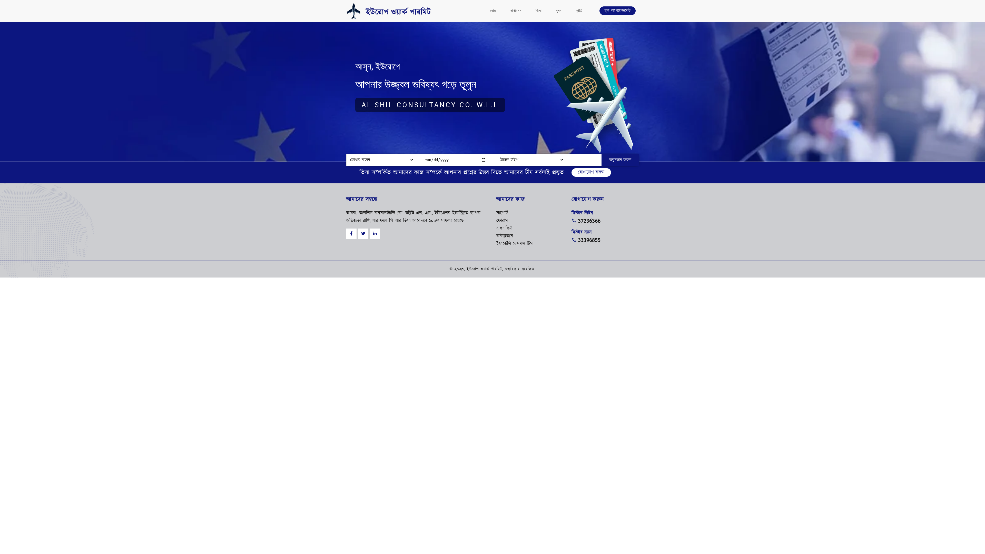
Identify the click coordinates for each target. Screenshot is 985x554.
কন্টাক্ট (579, 10)
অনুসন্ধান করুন (620, 160)
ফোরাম (502, 220)
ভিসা (538, 10)
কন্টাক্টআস (504, 236)
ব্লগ (559, 10)
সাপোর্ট (502, 213)
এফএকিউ (504, 228)
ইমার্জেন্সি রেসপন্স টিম (514, 244)
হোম (493, 10)
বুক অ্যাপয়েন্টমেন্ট (618, 11)
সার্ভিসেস (515, 10)
